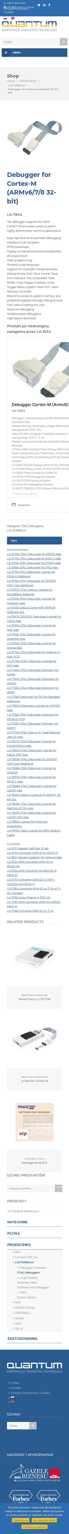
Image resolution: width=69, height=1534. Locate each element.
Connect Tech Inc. (26, 1257)
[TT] (39, 5)
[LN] (44, 4)
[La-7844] (34, 138)
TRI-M (19, 1329)
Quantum (34, 26)
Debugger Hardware (33, 1267)
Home (11, 80)
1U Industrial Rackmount (23, 1211)
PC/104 (13, 1233)
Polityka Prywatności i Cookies (30, 1393)
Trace (23, 1292)
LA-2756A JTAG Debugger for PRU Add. (32, 567)
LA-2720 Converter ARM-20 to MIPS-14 (32, 853)
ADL (18, 1252)
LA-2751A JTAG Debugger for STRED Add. (34, 563)
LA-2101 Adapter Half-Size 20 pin (28, 848)
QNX (18, 1323)
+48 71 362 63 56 (16, 2)
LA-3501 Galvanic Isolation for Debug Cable (34, 857)
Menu (16, 52)
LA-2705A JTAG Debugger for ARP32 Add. (34, 554)
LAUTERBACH (17, 85)
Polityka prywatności (34, 1527)
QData (19, 1318)
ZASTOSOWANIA (22, 1339)
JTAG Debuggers (32, 526)
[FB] (49, 4)
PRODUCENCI (28, 80)
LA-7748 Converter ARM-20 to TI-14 (30, 911)
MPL (18, 1302)
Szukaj (58, 1188)
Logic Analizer (29, 1277)
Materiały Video (27, 1282)
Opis (14, 540)
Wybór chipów (26, 1297)
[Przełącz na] (5, 18)
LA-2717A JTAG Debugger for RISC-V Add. (34, 558)
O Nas (15, 1383)
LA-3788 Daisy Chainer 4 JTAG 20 (28, 897)
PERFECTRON (24, 1308)
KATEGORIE (17, 1222)
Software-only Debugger (33, 1287)
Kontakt (16, 1388)
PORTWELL (23, 1313)
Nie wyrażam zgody (44, 1520)
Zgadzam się (21, 1520)
